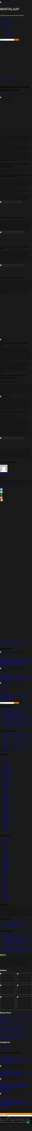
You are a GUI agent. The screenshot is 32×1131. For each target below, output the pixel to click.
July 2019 (5, 825)
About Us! (9, 32)
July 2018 (5, 828)
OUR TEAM (9, 35)
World (5, 901)
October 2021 (7, 783)
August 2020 (6, 803)
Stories (5, 889)
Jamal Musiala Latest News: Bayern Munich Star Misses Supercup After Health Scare (17, 726)
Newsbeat (6, 879)
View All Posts (12, 487)
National (5, 876)
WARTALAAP (9, 9)
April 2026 (6, 765)
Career (5, 844)
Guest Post (6, 1047)
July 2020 (5, 805)
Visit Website (4, 487)
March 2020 (6, 812)
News (4, 657)
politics (5, 20)
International (7, 864)
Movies (5, 872)
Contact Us (9, 30)
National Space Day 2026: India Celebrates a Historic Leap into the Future (16, 714)
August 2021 (6, 786)
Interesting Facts (8, 862)
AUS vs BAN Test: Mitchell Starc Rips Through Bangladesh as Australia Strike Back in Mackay (16, 722)
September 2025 (8, 773)
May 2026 (6, 763)
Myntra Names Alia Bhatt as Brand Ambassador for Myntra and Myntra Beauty (15, 677)
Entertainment (7, 22)
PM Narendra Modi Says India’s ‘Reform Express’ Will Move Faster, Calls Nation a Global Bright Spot (17, 718)
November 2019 (7, 818)
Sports (5, 25)
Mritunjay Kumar (6, 701)
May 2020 (6, 808)
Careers (5, 846)
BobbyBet (6, 734)
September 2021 (8, 785)
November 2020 (7, 798)
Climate (5, 847)
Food (4, 856)
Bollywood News (8, 686)
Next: (13, 645)
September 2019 (8, 822)
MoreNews (23, 1110)
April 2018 (6, 830)
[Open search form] (0, 38)
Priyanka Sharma (6, 94)
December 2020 (7, 797)
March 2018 (6, 832)
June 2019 (6, 827)
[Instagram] (1, 497)
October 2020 (7, 800)
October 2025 (7, 771)
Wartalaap (6, 693)
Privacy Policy (10, 33)
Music (5, 874)
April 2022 (6, 781)
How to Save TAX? (17, 751)
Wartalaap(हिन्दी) (7, 898)
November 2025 (7, 770)
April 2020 (6, 810)
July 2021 (5, 788)
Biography (6, 839)
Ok (28, 1122)
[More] (1, 500)
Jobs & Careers (7, 867)
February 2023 (7, 776)
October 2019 (7, 820)
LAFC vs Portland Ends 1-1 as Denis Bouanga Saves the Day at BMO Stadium (16, 711)
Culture (5, 849)
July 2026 (5, 760)
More (4, 28)
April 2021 (6, 793)
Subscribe (4, 41)
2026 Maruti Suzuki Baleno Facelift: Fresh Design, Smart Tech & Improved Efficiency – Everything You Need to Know (15, 662)
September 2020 (8, 802)
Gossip (5, 857)
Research (6, 883)
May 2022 (6, 780)
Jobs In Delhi (6, 869)
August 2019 (6, 823)
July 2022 (5, 778)
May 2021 (6, 792)
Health (5, 859)
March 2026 (6, 766)
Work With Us (7, 1049)
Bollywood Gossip (8, 23)
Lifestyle (5, 83)
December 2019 (7, 817)
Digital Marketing (6, 667)
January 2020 (7, 815)
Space (5, 886)
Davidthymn (6, 747)
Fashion (5, 671)
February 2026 (7, 768)
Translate (13, 1117)
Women (5, 899)
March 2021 (6, 795)
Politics (5, 881)
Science (5, 884)
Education (6, 851)
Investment (6, 866)
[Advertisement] (16, 58)
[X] (1, 494)
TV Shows (6, 894)
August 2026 (6, 758)
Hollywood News (8, 861)
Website (5, 1046)
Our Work (6, 27)
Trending (5, 691)
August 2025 (6, 775)
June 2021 (6, 790)
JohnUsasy (6, 739)
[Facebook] (1, 489)
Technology (6, 891)
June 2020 (6, 807)
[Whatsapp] (1, 492)
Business (5, 18)
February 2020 (7, 813)
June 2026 (6, 761)
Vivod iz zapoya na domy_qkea (12, 744)
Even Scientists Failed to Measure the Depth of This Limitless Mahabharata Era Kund (16, 735)
